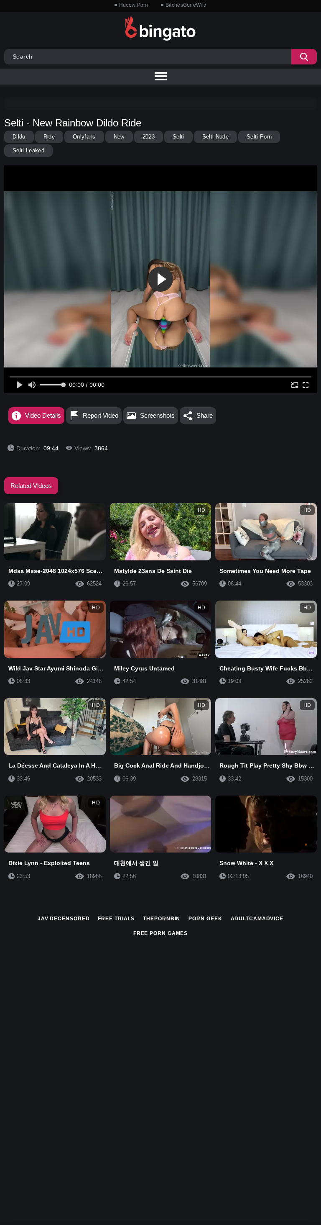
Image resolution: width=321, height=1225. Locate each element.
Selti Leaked (28, 150)
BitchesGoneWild (186, 5)
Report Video (100, 415)
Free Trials (116, 919)
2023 (149, 137)
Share (204, 415)
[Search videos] (304, 56)
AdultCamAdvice (257, 919)
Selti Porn (259, 137)
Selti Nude (215, 137)
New (119, 137)
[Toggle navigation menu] (160, 77)
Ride (49, 137)
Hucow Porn (133, 5)
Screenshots (157, 415)
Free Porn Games (160, 933)
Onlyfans (84, 137)
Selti (178, 137)
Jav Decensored (64, 919)
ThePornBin (161, 919)
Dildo (19, 137)
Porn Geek (205, 919)
